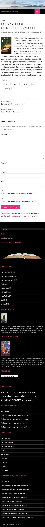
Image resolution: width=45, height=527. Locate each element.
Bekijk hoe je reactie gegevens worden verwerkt (18, 216)
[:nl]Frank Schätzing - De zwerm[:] (12, 501)
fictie (3, 20)
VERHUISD (5, 411)
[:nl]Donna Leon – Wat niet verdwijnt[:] (14, 423)
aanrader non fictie (7, 280)
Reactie (4, 134)
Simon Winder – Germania (10, 110)
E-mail (4, 172)
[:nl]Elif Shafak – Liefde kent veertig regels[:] (15, 415)
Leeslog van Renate (9, 11)
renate (22, 32)
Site (2, 181)
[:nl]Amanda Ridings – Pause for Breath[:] (15, 419)
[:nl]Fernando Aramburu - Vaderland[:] (14, 505)
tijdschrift (4, 304)
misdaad (4, 292)
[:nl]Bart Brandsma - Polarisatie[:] (12, 509)
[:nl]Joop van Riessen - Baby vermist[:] (14, 497)
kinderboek (5, 288)
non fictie (4, 296)
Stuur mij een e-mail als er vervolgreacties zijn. (18, 193)
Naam (4, 163)
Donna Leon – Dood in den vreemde (13, 102)
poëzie (3, 300)
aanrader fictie (6, 272)
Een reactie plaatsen (35, 32)
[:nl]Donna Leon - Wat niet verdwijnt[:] (14, 493)
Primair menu (42, 11)
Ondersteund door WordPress (10, 524)
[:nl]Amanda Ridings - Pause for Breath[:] (15, 489)
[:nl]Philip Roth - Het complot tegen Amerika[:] (17, 517)
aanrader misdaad (7, 276)
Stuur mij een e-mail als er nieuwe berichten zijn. (19, 201)
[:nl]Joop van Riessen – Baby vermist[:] (14, 427)
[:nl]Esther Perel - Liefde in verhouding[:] (14, 513)
